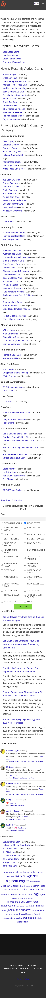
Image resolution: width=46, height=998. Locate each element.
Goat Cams (8, 390)
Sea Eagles (33, 590)
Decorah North (38, 886)
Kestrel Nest (8, 221)
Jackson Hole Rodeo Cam (15, 85)
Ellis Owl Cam (9, 193)
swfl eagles (29, 917)
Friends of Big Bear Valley (19, 902)
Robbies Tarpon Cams (13, 116)
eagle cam (5, 894)
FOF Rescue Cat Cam (13, 387)
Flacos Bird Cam (10, 281)
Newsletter (33, 523)
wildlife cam (22, 921)
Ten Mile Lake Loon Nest (14, 95)
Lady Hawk (35, 910)
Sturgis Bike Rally (10, 565)
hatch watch (8, 905)
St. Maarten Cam (11, 859)
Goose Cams (10, 590)
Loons (30, 602)
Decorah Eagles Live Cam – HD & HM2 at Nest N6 (25, 762)
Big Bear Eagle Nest (26, 876)
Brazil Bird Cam (10, 102)
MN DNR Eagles (12, 557)
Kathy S (9, 800)
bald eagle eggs (8, 872)
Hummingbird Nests (11, 551)
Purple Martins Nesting (13, 292)
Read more (13, 775)
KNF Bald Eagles (36, 550)
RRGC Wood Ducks (12, 490)
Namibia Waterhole (12, 344)
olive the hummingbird (12, 914)
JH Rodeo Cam (10, 849)
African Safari (9, 330)
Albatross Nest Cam (12, 250)
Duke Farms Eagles (10, 544)
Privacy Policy (10, 969)
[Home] (3, 4)
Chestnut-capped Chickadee (16, 271)
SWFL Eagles (34, 528)
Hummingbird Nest (11, 239)
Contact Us (37, 969)
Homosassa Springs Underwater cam (20, 447)
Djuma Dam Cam (11, 337)
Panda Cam (8, 423)
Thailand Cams (12, 595)
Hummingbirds (29, 906)
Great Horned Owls (12, 59)
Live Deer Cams (10, 55)
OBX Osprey (9, 141)
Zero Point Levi (10, 866)
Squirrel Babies (10, 305)
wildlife (39, 918)
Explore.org (15, 898)
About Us (24, 969)
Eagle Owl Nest (10, 190)
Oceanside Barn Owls (13, 204)
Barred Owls (11, 602)
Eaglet (24, 894)
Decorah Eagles (13, 523)
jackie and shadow (19, 910)
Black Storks (8, 369)
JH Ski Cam (8, 852)
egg (36, 894)
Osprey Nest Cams (34, 571)
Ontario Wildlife (10, 105)
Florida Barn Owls (11, 197)
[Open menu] (43, 3)
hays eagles (20, 906)
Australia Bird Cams (12, 254)
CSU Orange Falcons (33, 558)
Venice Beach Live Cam (14, 458)
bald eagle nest (22, 872)
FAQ (23, 972)
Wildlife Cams (16, 965)
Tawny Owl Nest (10, 207)
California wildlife (35, 881)
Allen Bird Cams (10, 334)
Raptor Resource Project (29, 914)
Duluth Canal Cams (34, 578)
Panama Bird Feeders (13, 288)
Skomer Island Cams (12, 302)
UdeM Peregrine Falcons (14, 81)
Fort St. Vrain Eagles (34, 596)
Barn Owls (9, 534)
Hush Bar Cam (10, 472)
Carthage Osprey (11, 145)
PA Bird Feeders (10, 285)
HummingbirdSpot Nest (14, 236)
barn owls (10, 876)
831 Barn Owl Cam (12, 180)
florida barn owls (28, 898)
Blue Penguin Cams (12, 264)
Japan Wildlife (9, 98)
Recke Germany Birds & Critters (18, 295)
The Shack (8, 479)
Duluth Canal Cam (11, 842)
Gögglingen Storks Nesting (15, 373)
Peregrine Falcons (32, 565)
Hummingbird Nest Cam (16, 819)
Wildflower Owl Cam (12, 211)
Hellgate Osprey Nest (13, 155)
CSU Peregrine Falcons (14, 109)
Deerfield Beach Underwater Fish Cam (21, 778)
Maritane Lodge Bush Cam (15, 340)
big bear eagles (17, 881)
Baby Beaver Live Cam (13, 92)
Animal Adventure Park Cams (16, 412)
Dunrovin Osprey (11, 148)
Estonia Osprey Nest (12, 151)
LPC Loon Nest (10, 78)
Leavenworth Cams (12, 855)
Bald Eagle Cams (11, 52)
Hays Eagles (34, 543)
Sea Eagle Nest (10, 165)
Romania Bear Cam (12, 355)
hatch (35, 901)
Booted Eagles (9, 74)
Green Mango (9, 469)
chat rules (31, 965)
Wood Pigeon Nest (11, 319)
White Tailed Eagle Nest (14, 169)
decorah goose (25, 886)
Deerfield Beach (7, 890)
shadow (19, 918)
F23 (21, 898)
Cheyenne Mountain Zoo (14, 419)
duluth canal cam (31, 889)
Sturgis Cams (9, 862)
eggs (42, 894)
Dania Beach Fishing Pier (15, 434)
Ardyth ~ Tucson (13, 811)
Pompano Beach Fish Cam (15, 454)
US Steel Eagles (36, 534)
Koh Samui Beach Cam (14, 476)
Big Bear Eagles (35, 539)
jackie (4, 910)
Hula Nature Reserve (12, 112)
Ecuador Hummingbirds (14, 232)
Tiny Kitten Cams (11, 119)
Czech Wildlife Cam (12, 274)
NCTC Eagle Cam (35, 584)
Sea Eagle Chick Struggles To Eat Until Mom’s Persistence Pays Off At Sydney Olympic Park (21, 644)
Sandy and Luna (9, 918)
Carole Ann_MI (12, 751)
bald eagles (36, 872)
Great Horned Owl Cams (14, 200)
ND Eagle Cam (11, 577)
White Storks (9, 376)
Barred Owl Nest (10, 183)
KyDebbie (10, 767)
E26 (42, 890)
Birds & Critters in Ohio (13, 261)
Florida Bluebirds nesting (14, 88)
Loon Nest (7, 401)
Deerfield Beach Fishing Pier (16, 437)
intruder (40, 905)
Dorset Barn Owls (11, 186)
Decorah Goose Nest (12, 278)
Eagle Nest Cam (15, 894)
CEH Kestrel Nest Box (16, 805)
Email (3, 514)
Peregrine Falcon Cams (14, 62)
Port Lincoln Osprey (12, 162)
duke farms (17, 890)
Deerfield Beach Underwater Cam (18, 440)
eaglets (30, 894)
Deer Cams (9, 570)
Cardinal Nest (9, 268)
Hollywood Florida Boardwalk (16, 845)
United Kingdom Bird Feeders (16, 309)
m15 (42, 910)
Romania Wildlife (11, 358)
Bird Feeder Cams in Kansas (16, 257)
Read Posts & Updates (11, 500)
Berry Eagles (11, 539)
